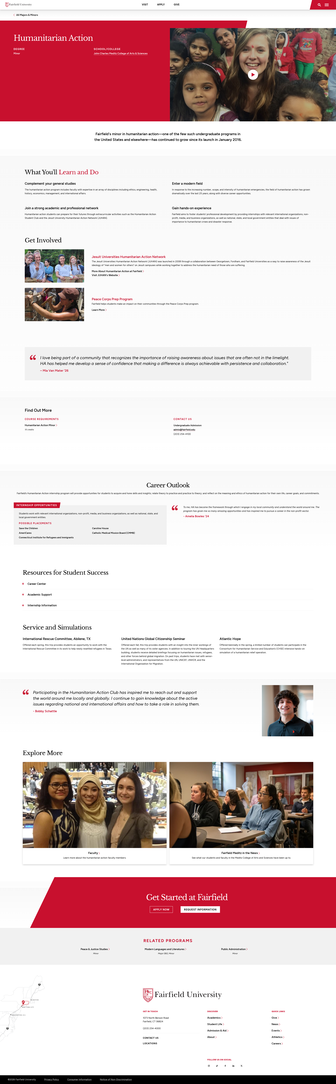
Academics (213, 1017)
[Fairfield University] (18, 4)
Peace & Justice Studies (94, 949)
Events (276, 1030)
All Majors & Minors (27, 14)
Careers (276, 1043)
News (275, 1024)
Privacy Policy (51, 1079)
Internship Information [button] (42, 605)
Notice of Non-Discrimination (116, 1079)
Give (176, 4)
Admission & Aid (217, 1030)
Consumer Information (79, 1079)
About (211, 1037)
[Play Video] (253, 75)
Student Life (214, 1024)
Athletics (277, 1037)
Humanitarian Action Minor (40, 425)
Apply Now (161, 909)
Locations (150, 1043)
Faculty (93, 853)
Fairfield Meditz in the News (239, 853)
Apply (161, 4)
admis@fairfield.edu (184, 429)
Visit (145, 4)
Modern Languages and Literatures (164, 949)
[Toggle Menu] (327, 5)
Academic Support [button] (40, 594)
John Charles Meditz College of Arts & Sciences (121, 53)
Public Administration (233, 949)
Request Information (200, 909)
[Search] (319, 5)
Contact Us (151, 1038)
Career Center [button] (37, 584)
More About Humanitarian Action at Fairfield (117, 271)
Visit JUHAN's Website (105, 275)
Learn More (98, 309)
